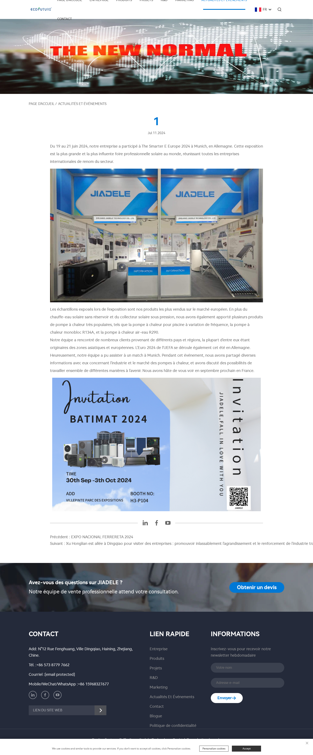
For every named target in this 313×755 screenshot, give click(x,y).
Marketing (159, 687)
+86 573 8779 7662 (52, 665)
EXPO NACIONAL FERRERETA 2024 (101, 537)
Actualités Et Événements (82, 104)
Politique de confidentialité (173, 725)
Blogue (156, 716)
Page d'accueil (42, 104)
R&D (154, 677)
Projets (156, 668)
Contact (64, 19)
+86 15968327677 (93, 684)
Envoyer (224, 698)
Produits (157, 658)
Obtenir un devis (257, 587)
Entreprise (159, 649)
